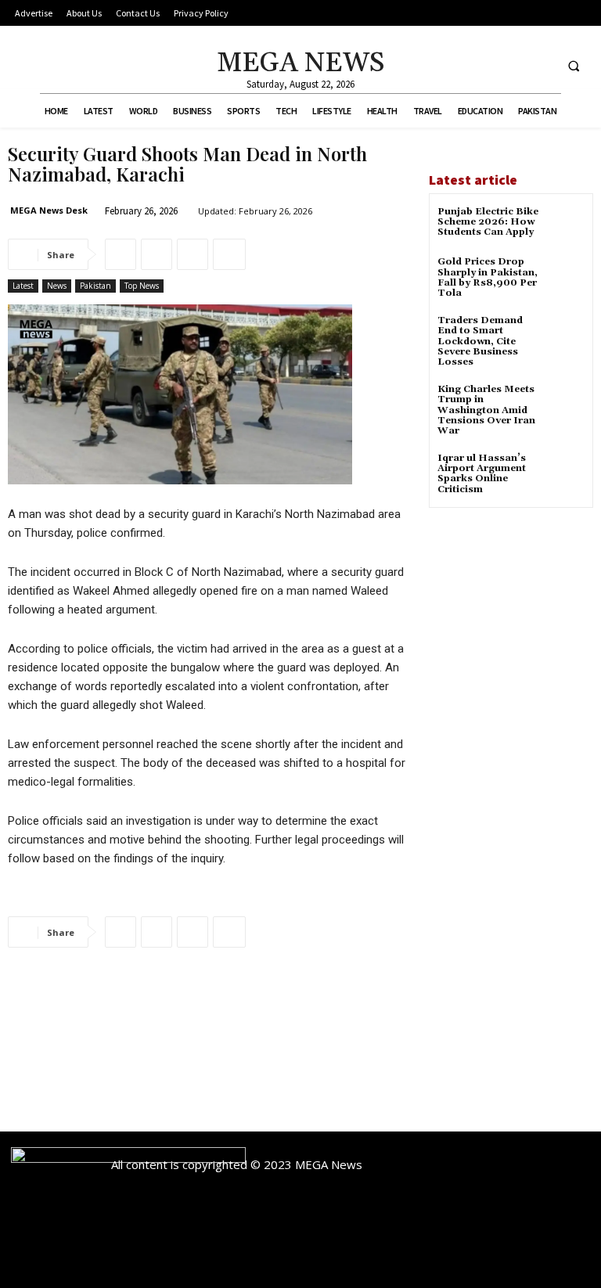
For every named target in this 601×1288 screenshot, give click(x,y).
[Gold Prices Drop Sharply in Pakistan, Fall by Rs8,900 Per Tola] (565, 276)
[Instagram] (510, 65)
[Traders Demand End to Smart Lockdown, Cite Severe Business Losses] (565, 334)
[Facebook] (481, 65)
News (57, 285)
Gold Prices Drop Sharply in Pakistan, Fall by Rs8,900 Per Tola (487, 277)
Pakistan (95, 285)
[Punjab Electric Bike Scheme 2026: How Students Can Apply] (565, 226)
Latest (23, 285)
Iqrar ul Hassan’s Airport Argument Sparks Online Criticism (481, 473)
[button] (573, 65)
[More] (229, 254)
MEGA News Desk (49, 210)
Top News (141, 285)
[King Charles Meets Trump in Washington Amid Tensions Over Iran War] (565, 403)
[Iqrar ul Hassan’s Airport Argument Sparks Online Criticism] (565, 472)
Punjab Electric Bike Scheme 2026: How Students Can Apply (487, 222)
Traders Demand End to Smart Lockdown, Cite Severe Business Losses (480, 341)
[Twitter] (539, 65)
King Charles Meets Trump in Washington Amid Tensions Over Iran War (486, 410)
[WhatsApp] (192, 254)
